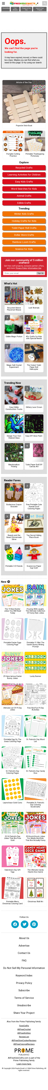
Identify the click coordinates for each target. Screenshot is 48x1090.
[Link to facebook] (15, 924)
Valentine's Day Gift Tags (12, 871)
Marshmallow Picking (14, 466)
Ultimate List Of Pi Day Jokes (12, 709)
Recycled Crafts (24, 167)
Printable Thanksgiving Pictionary (35, 155)
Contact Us (24, 953)
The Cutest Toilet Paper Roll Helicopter (34, 367)
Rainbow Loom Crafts (24, 242)
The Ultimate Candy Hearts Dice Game (35, 871)
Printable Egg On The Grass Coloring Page (12, 740)
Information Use (34, 268)
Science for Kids (24, 249)
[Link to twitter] (24, 924)
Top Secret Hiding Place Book (33, 536)
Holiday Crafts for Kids (24, 220)
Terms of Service (24, 997)
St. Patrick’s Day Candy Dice (35, 772)
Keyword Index (24, 975)
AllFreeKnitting (24, 1033)
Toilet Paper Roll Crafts (24, 227)
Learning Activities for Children (24, 174)
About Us (24, 938)
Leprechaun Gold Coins (12, 803)
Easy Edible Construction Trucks (14, 408)
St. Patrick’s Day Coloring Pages (12, 772)
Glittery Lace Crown (34, 407)
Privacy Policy (21, 268)
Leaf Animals (34, 308)
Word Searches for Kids (24, 188)
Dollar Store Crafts (24, 234)
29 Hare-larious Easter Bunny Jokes (12, 677)
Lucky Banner (35, 676)
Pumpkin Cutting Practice (13, 155)
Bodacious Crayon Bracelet (14, 506)
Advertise (24, 945)
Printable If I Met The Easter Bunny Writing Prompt (35, 645)
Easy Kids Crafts (24, 181)
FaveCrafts (24, 1026)
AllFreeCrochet (24, 1029)
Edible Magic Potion (14, 337)
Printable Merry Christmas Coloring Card (12, 903)
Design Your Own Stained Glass (14, 437)
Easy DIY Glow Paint (34, 436)
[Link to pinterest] (34, 924)
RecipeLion (24, 1037)
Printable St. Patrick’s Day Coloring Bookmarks (35, 805)
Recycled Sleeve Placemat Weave (14, 309)
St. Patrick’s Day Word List (35, 740)
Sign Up (40, 273)
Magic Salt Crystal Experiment (14, 366)
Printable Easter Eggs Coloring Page (12, 644)
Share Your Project (24, 1012)
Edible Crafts (24, 202)
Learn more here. (24, 1064)
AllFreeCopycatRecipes (24, 1044)
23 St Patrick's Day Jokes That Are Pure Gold (12, 838)
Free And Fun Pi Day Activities (35, 709)
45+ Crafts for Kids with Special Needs (34, 338)
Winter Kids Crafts (24, 213)
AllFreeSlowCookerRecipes (24, 1040)
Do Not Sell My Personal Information (24, 968)
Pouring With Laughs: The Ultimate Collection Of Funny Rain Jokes (35, 611)
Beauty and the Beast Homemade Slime (14, 537)
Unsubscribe (24, 1005)
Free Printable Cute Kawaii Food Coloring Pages (34, 507)
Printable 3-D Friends (14, 566)
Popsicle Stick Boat (24, 126)
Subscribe (24, 990)
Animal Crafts (24, 195)
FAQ (24, 960)
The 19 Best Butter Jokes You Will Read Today (12, 611)
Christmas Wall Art (35, 902)
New (3, 581)
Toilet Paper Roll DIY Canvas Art (33, 466)
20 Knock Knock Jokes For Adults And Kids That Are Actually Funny (35, 838)
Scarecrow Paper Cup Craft (34, 567)
